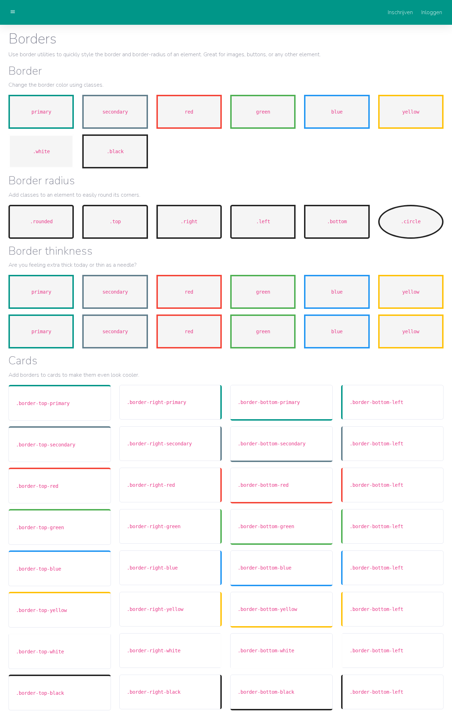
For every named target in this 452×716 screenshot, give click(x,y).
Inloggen (431, 12)
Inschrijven (400, 12)
